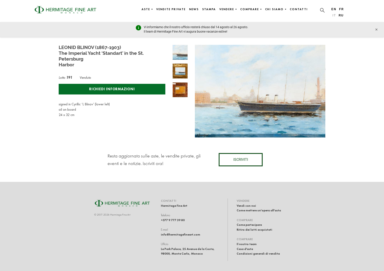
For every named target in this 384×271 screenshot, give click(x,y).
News (194, 9)
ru (341, 15)
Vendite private (171, 9)
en (333, 9)
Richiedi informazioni (112, 89)
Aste (146, 9)
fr (341, 9)
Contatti (299, 9)
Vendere (226, 9)
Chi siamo (274, 9)
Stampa (209, 9)
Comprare (249, 9)
